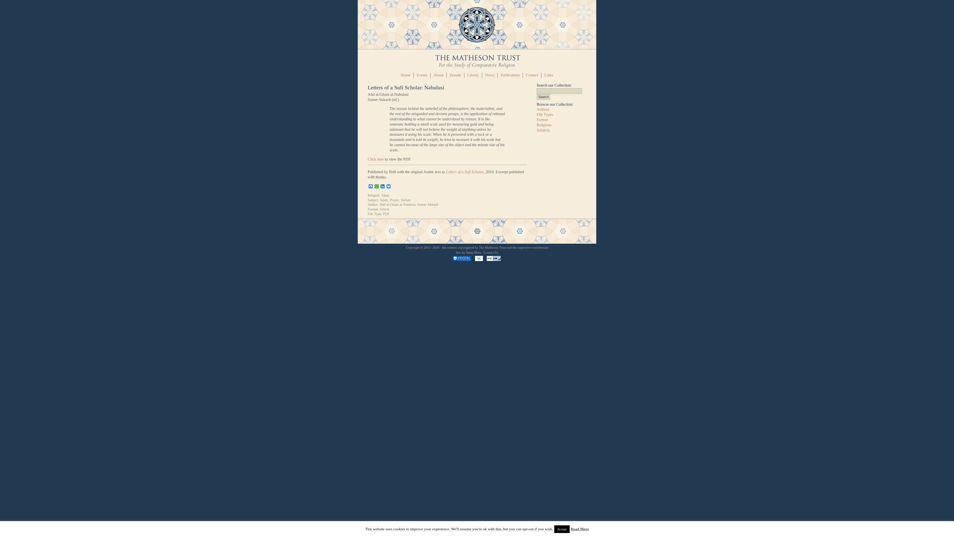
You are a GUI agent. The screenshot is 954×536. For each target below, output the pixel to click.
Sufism (406, 200)
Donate (455, 75)
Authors (543, 109)
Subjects (543, 130)
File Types (545, 114)
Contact (532, 75)
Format (542, 120)
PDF (386, 214)
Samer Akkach (428, 204)
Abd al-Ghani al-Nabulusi (397, 204)
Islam (385, 195)
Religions (544, 125)
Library (473, 75)
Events (422, 75)
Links (548, 75)
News (489, 75)
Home (405, 75)
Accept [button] (562, 529)
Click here (376, 159)
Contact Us (490, 252)
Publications (510, 75)
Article (384, 209)
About (438, 75)
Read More (580, 529)
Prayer (394, 200)
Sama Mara (473, 252)
